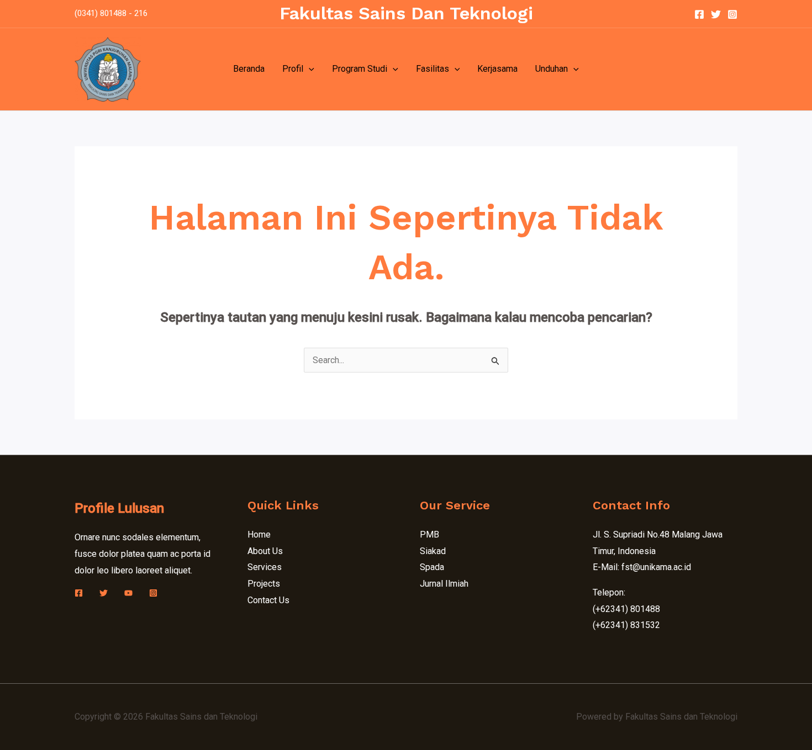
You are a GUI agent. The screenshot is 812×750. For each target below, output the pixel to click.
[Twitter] (716, 14)
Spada (432, 567)
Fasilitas (432, 68)
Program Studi (359, 68)
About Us (265, 551)
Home (259, 534)
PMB (429, 534)
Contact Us (268, 600)
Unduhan (551, 68)
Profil (292, 68)
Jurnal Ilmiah (444, 583)
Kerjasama (497, 68)
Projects (263, 583)
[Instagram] (732, 14)
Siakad (433, 551)
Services (264, 567)
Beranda (249, 68)
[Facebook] (699, 14)
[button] (308, 69)
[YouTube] (128, 593)
